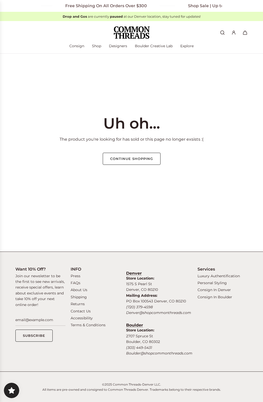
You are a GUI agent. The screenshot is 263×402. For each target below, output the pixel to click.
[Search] (222, 32)
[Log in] (233, 32)
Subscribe (34, 335)
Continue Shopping (131, 159)
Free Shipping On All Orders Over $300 (102, 5)
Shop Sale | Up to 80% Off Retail (217, 5)
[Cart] (245, 32)
